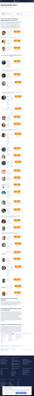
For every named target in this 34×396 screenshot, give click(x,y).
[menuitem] (3, 333)
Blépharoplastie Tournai (18, 338)
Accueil (2, 3)
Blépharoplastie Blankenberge (10, 335)
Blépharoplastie (6, 3)
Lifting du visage (14, 349)
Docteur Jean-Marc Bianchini (4, 360)
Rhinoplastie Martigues (25, 359)
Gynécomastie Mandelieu (15, 360)
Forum (19, 333)
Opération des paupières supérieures (28, 349)
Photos (22, 333)
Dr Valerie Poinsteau (3, 359)
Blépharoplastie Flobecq (3, 337)
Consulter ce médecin (17, 31)
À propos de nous (3, 382)
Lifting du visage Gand (15, 346)
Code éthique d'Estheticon (4, 383)
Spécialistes (10, 3)
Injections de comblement (25, 374)
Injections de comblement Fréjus (16, 366)
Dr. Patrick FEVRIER (3, 361)
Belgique (14, 3)
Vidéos (25, 333)
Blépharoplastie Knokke (3, 340)
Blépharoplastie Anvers (10, 341)
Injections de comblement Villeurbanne (27, 361)
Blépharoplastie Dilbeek (3, 342)
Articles (28, 333)
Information (3, 333)
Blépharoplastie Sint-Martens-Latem (3, 335)
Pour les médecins (11, 384)
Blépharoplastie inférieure (4, 349)
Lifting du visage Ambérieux (15, 363)
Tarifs (17, 333)
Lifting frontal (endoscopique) (26, 372)
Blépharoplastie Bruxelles (10, 337)
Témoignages (7, 333)
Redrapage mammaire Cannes (26, 360)
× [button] (15, 13)
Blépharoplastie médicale (4, 350)
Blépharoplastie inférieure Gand (5, 346)
